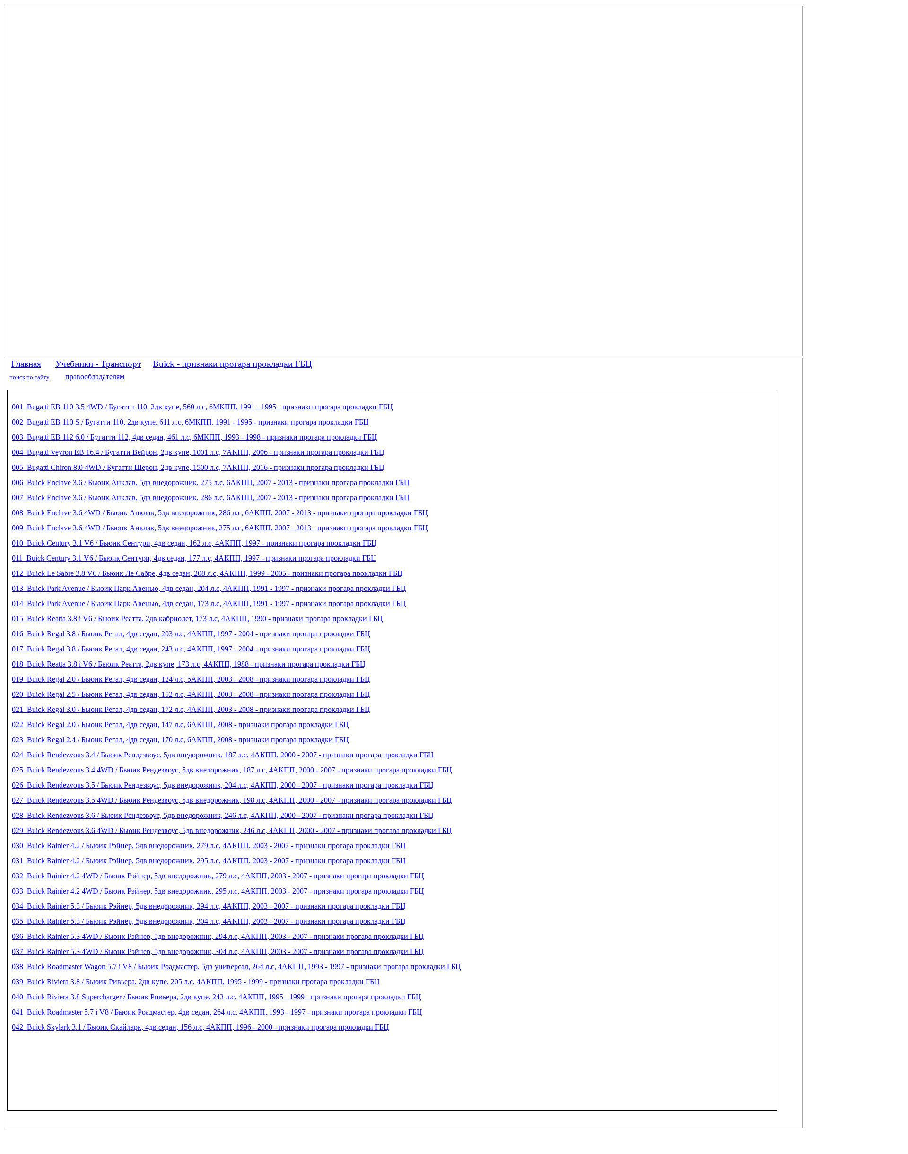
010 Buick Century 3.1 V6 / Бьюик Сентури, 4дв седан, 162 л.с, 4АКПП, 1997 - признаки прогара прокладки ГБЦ (194, 543)
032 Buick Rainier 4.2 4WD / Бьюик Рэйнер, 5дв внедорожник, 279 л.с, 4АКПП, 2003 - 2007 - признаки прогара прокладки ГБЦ (218, 876)
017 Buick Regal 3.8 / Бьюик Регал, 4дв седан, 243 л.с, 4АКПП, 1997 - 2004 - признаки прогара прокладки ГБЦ (191, 649)
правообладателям (94, 377)
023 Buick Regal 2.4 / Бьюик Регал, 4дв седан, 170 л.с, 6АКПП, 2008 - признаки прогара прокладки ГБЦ (180, 740)
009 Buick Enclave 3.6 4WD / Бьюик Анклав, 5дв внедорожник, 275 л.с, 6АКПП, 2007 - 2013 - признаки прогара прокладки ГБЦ (220, 528)
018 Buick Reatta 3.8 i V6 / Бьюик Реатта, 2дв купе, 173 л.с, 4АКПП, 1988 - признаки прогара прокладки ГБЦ (189, 664)
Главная (26, 364)
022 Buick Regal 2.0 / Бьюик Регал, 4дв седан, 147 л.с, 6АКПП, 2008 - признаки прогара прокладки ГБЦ (180, 724)
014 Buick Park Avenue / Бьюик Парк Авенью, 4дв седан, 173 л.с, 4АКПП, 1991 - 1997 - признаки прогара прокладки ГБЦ (209, 603)
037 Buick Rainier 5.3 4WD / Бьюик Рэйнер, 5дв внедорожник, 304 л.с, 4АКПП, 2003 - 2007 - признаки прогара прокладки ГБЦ (218, 951)
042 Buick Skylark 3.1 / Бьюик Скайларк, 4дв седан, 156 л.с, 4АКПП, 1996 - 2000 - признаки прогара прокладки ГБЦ (200, 1027)
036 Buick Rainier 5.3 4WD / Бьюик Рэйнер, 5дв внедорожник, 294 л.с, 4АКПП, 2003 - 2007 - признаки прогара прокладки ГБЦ (218, 936)
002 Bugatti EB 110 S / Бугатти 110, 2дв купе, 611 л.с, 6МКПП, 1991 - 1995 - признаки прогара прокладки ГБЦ (190, 422)
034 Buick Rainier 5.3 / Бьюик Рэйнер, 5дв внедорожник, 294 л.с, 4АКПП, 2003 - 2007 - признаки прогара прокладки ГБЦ (209, 906)
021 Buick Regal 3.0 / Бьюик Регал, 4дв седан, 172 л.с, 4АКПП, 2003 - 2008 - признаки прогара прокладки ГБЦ (191, 709)
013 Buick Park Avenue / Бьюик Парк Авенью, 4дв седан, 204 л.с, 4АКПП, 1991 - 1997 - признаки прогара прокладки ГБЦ (209, 588)
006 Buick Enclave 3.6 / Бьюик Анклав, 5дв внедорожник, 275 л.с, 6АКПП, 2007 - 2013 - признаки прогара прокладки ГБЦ (211, 482)
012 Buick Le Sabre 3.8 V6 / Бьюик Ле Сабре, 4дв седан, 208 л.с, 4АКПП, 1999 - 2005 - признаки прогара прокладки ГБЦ (207, 573)
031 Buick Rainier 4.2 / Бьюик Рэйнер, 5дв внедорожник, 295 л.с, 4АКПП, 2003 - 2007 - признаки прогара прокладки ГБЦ (209, 861)
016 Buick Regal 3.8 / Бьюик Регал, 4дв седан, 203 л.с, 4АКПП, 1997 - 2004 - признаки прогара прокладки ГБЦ (191, 634)
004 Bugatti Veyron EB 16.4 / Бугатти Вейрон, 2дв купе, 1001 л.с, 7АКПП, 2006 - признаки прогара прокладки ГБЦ (198, 452)
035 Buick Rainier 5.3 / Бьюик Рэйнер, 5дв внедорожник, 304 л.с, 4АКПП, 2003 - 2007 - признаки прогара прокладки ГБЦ (209, 921)
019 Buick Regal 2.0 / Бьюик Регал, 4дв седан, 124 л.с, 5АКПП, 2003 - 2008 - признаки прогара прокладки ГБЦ (191, 679)
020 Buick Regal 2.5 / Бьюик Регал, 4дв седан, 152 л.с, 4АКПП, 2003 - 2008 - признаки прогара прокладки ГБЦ (191, 694)
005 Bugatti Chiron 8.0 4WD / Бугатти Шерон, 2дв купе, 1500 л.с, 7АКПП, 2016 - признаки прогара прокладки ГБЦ (198, 467)
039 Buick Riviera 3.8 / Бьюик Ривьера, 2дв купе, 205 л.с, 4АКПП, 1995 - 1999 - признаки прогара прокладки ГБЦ (196, 982)
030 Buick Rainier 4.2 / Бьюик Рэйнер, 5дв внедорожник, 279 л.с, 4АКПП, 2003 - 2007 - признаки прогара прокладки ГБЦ (209, 846)
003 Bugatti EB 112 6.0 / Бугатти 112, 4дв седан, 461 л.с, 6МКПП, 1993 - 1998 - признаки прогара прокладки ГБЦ (194, 437)
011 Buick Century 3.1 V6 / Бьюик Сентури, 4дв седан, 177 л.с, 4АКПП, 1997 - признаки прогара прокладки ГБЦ (194, 558)
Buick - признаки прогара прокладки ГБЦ (232, 364)
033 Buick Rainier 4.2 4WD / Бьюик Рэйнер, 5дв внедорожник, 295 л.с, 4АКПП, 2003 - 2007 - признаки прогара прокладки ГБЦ (218, 891)
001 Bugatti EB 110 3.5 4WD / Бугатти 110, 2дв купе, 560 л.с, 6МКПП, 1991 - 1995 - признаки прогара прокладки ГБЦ (202, 407)
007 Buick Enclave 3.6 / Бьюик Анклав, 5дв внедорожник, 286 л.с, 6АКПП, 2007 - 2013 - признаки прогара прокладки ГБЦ (211, 498)
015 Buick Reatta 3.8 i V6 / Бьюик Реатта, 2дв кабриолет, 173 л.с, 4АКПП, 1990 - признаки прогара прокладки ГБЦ (197, 619)
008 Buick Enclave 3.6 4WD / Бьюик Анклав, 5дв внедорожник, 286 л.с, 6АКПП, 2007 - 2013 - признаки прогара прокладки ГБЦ (220, 513)
